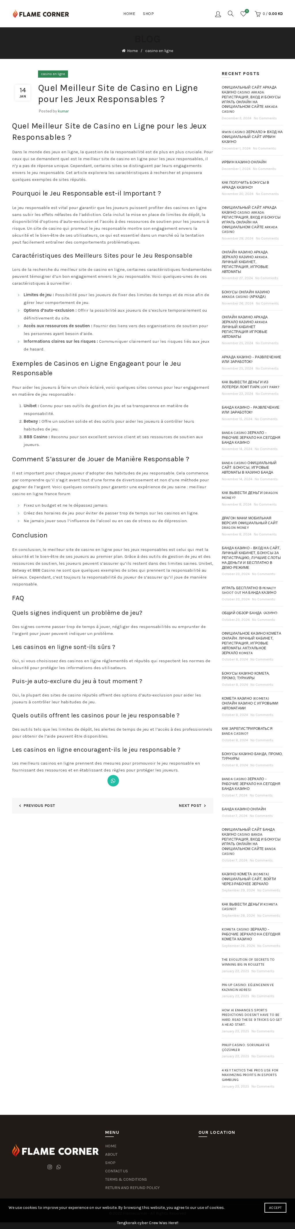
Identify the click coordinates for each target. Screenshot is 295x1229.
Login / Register (218, 13)
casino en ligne (159, 50)
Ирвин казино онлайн (244, 162)
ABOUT (111, 1154)
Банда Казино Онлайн (244, 809)
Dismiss (274, 614)
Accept (275, 1208)
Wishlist (247, 11)
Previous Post (39, 805)
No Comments (265, 118)
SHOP (110, 1162)
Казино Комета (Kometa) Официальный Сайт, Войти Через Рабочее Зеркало (249, 879)
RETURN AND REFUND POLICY (132, 1187)
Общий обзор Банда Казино (249, 613)
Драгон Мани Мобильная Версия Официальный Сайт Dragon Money (250, 523)
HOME (110, 1146)
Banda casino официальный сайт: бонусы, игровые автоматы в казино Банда (249, 468)
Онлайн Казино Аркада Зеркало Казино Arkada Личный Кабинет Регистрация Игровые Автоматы (245, 326)
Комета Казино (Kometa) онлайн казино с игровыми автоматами (250, 703)
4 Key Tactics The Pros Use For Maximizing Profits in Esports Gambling (250, 1075)
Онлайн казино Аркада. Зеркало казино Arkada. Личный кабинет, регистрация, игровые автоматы (245, 261)
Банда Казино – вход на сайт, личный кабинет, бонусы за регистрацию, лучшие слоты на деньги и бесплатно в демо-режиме (251, 557)
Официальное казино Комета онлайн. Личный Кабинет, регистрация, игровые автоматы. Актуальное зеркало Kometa (251, 643)
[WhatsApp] (113, 780)
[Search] (230, 13)
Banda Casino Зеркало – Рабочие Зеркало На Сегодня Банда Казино (251, 784)
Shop (148, 13)
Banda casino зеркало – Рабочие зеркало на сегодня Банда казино (251, 438)
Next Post (190, 805)
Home (129, 13)
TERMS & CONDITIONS (126, 1179)
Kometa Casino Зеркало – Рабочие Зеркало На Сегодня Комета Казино (251, 934)
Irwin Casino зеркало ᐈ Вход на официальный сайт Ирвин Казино (252, 137)
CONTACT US (116, 1171)
